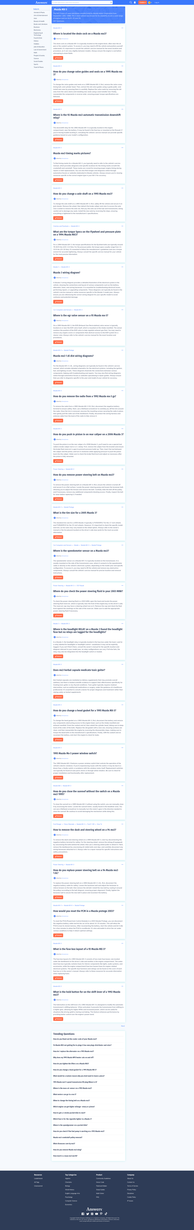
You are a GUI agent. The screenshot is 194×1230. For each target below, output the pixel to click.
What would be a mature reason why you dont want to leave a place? (79, 1076)
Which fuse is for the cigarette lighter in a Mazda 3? (72, 1119)
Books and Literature (40, 24)
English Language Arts (72, 1193)
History (36, 41)
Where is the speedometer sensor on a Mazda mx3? (81, 550)
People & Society (39, 55)
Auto (35, 18)
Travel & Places (39, 67)
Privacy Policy (131, 1190)
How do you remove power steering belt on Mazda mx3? (83, 474)
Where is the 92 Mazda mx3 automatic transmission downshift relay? (87, 116)
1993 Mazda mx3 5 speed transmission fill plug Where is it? (75, 1082)
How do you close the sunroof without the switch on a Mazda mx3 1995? (86, 793)
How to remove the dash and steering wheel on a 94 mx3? (84, 829)
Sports (36, 64)
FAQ (97, 1197)
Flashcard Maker (101, 1186)
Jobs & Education (39, 47)
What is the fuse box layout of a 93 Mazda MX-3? (79, 949)
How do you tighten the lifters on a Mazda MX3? (71, 1064)
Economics (68, 1204)
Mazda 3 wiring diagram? (66, 272)
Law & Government (40, 50)
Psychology (68, 1197)
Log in (157, 2)
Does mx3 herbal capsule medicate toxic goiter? (79, 670)
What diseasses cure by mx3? (64, 1143)
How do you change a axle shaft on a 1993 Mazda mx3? (82, 193)
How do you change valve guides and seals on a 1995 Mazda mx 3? (87, 73)
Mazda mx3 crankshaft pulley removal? (67, 1137)
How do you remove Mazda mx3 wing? (67, 1150)
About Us (130, 1178)
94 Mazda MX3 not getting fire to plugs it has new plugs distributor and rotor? (82, 1045)
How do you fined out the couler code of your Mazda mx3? (75, 1039)
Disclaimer (130, 1193)
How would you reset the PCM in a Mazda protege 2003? (83, 911)
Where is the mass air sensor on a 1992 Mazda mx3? (72, 1088)
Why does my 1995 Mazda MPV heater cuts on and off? (73, 1057)
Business (37, 27)
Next (123, 1026)
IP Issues (130, 1201)
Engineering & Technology (38, 34)
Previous (55, 1026)
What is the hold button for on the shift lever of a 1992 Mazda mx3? (86, 993)
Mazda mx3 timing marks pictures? (72, 153)
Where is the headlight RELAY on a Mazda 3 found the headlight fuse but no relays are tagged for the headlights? (87, 631)
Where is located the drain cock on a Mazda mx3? (79, 33)
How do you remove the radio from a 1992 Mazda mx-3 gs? (84, 396)
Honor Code (100, 1182)
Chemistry (68, 1182)
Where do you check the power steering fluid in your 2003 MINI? (88, 591)
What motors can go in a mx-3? (64, 1094)
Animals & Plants (39, 12)
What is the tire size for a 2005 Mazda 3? (75, 512)
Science (36, 58)
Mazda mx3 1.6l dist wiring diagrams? (73, 355)
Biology (67, 1186)
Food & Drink (38, 38)
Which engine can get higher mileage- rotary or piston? (74, 1107)
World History (69, 1190)
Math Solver (100, 1193)
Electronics (37, 30)
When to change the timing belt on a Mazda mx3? (71, 1100)
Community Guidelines (103, 1178)
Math (35, 53)
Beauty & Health (39, 21)
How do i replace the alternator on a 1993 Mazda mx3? (73, 1051)
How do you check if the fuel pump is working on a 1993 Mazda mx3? (78, 1131)
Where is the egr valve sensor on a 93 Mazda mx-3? (80, 315)
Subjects (36, 9)
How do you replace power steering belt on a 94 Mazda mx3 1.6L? (85, 872)
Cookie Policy (131, 1197)
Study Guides (100, 1190)
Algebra (67, 1178)
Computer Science (71, 1201)
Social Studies (38, 61)
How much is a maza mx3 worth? (65, 1156)
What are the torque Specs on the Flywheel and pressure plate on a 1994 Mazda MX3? (87, 233)
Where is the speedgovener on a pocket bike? (70, 1125)
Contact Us (130, 1182)
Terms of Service (132, 1186)
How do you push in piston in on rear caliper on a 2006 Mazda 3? (88, 434)
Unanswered (38, 1186)
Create (142, 2)
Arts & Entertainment (41, 15)
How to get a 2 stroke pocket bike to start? (69, 1113)
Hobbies (36, 44)
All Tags (36, 1182)
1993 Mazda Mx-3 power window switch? (75, 753)
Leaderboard (38, 1178)
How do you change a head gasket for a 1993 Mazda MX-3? (84, 710)
